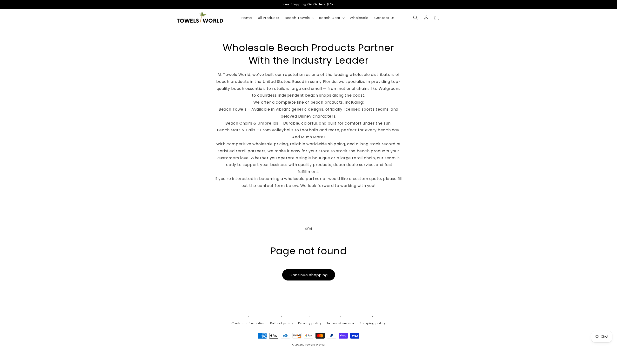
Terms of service (341, 323)
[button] (299, 18)
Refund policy (281, 323)
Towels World (315, 345)
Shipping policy (373, 323)
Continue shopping (308, 274)
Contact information (248, 323)
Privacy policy (310, 323)
